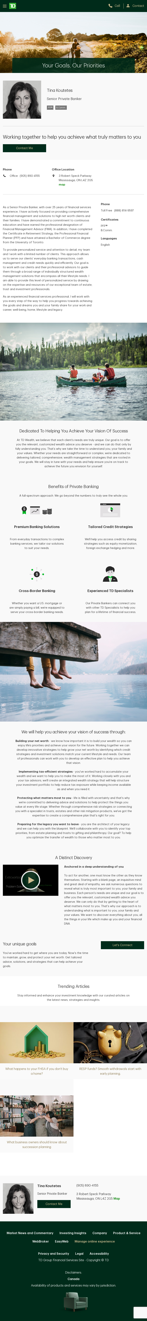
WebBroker (40, 1241)
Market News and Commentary (30, 1233)
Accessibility (99, 1253)
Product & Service (126, 1233)
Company (99, 1233)
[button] (30, 880)
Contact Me (24, 148)
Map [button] (117, 1198)
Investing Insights (73, 1233)
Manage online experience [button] (95, 1241)
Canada (73, 1279)
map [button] (62, 184)
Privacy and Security (53, 1253)
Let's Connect (122, 945)
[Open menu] (9, 6)
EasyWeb (62, 1241)
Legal (79, 1253)
